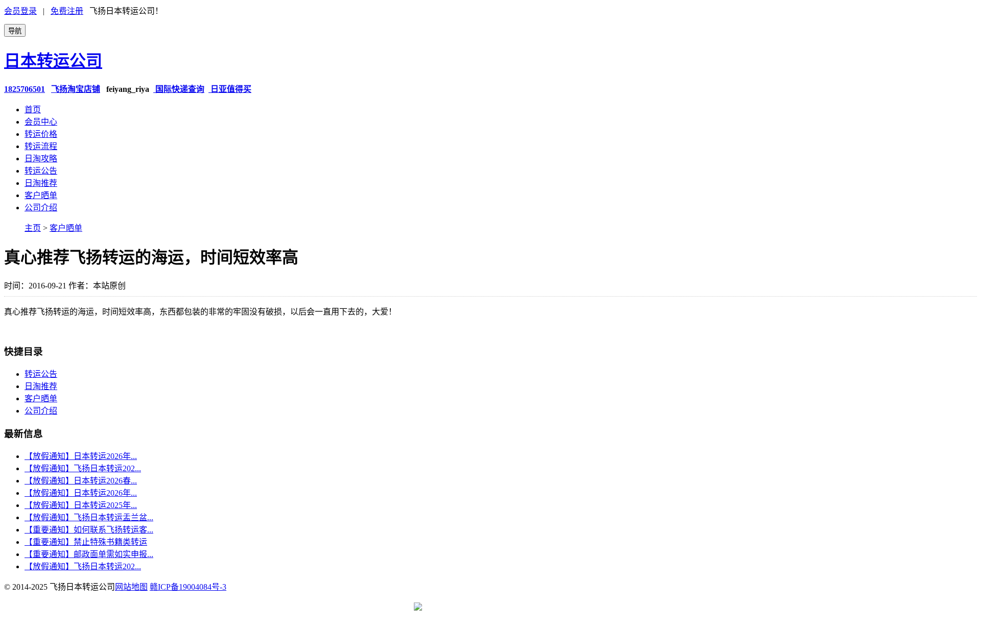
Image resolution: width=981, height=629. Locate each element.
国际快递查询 (178, 89)
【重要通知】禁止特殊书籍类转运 (86, 542)
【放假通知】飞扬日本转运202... (83, 468)
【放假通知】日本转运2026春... (81, 480)
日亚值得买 (229, 89)
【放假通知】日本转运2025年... (81, 505)
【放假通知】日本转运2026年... (81, 456)
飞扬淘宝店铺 (75, 89)
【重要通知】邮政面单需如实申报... (89, 554)
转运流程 (41, 146)
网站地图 (131, 587)
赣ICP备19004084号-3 (188, 587)
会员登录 (20, 11)
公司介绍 (41, 207)
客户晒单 (41, 195)
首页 (33, 109)
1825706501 (24, 89)
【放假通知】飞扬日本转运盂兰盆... (89, 517)
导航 (14, 31)
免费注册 (67, 11)
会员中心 (41, 121)
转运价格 (41, 134)
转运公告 (41, 170)
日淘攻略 (41, 158)
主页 (33, 228)
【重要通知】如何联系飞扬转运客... (89, 529)
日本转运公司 (53, 61)
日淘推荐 (41, 183)
